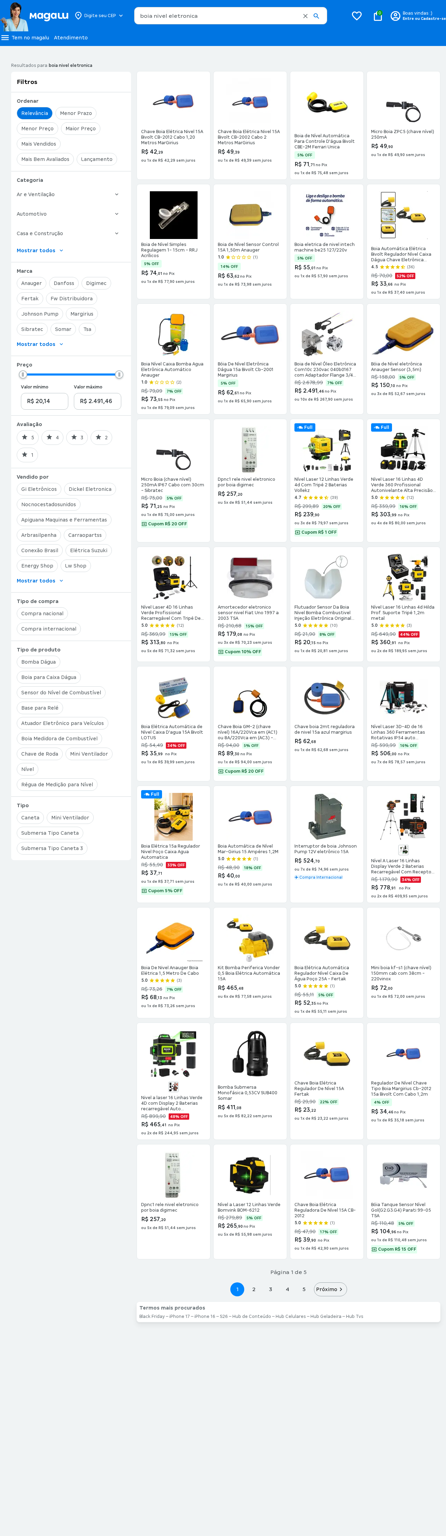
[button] (305, 16)
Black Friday (152, 1316)
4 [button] (287, 1289)
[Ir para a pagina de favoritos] (357, 16)
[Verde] (403, 850)
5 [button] (304, 1289)
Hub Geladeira (325, 1316)
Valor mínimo (34, 387)
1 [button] (237, 1289)
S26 (224, 1316)
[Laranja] (173, 1087)
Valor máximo (88, 387)
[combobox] (230, 15)
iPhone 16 (204, 1316)
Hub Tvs (354, 1316)
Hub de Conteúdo (251, 1316)
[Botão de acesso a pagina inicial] (34, 15)
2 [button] (254, 1289)
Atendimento (71, 37)
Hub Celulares (291, 1316)
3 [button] (270, 1289)
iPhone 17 (179, 1316)
